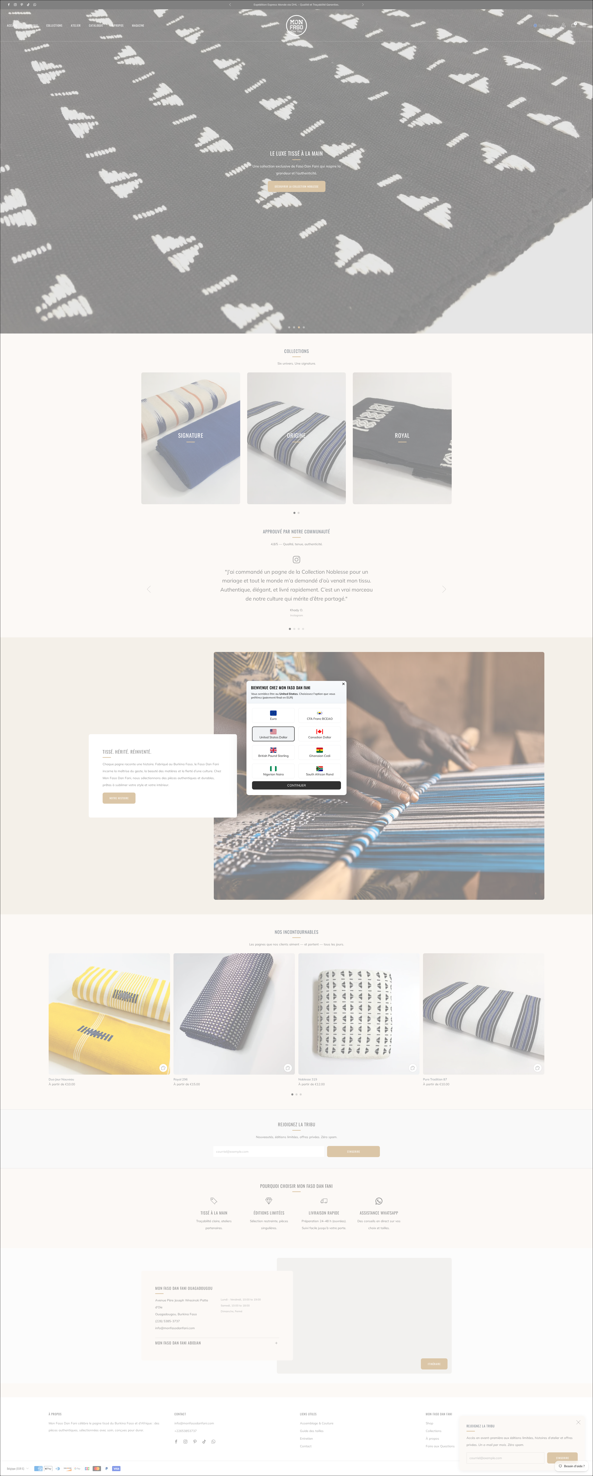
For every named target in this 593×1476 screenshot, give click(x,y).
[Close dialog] (343, 684)
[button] (273, 715)
